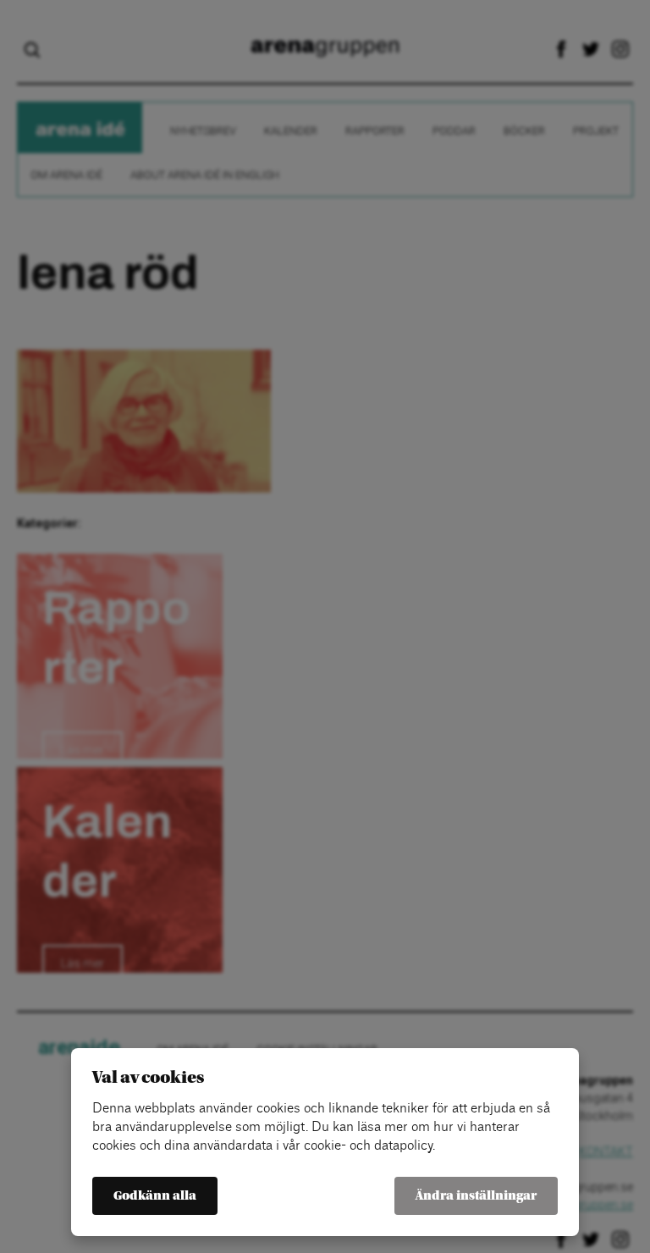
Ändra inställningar (476, 1196)
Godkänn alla (154, 1196)
